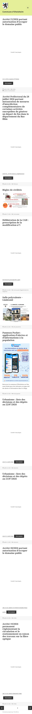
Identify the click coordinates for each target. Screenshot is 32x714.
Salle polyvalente (17, 327)
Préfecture (15, 184)
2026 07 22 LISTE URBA (7, 462)
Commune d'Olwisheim (13, 11)
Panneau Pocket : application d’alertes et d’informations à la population (15, 336)
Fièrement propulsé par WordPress (10, 712)
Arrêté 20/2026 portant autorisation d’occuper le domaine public (14, 551)
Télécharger (8, 83)
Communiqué (16, 214)
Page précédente (2, 708)
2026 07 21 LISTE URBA (7, 536)
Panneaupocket (16, 393)
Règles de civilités (12, 189)
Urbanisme (15, 468)
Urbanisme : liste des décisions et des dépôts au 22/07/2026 (14, 402)
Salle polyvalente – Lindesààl (12, 298)
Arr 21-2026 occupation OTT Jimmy (10, 79)
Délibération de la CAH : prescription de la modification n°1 (15, 222)
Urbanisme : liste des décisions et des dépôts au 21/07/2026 (14, 476)
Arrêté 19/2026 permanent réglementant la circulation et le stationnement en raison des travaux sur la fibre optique (15, 631)
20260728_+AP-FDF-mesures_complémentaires (13, 173)
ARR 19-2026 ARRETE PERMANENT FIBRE (12, 693)
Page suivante (30, 708)
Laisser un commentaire (9, 90)
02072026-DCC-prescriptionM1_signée (11, 279)
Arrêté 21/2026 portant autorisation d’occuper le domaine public (14, 22)
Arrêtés (14, 89)
